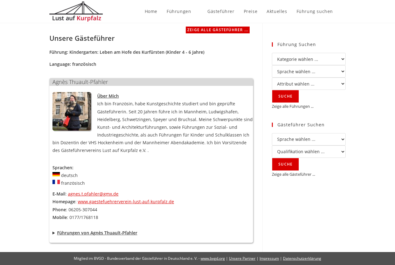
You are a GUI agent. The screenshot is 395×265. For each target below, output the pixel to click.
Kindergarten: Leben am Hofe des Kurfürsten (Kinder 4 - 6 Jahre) (136, 52)
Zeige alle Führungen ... (293, 106)
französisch (84, 64)
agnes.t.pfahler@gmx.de (93, 194)
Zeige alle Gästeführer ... (217, 29)
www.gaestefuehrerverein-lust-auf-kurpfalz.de (126, 201)
